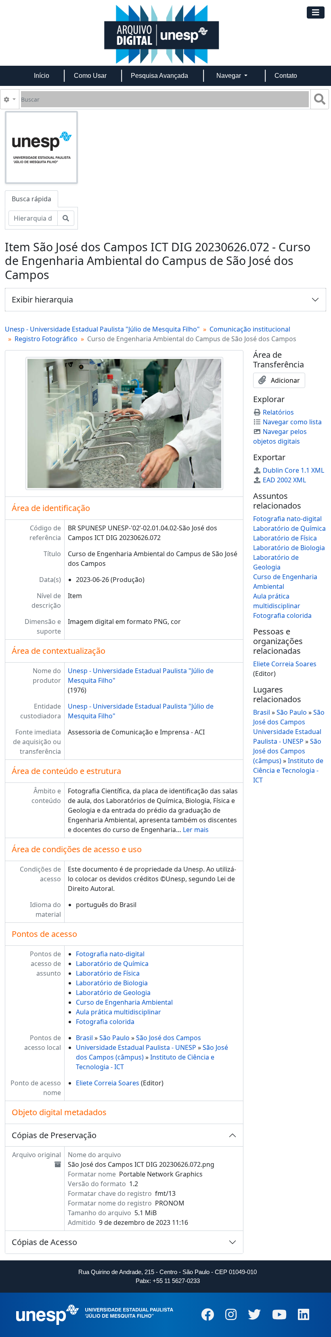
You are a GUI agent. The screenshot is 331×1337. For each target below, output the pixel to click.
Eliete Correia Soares (107, 1082)
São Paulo (114, 1037)
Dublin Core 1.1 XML (293, 470)
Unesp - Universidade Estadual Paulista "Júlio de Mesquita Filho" (102, 329)
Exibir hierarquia (42, 299)
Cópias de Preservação (54, 1135)
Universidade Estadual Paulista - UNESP (136, 1047)
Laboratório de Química (112, 963)
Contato (285, 75)
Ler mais (196, 829)
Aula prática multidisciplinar (118, 1011)
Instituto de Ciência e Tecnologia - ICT (288, 770)
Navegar (229, 75)
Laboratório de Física (108, 973)
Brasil (84, 1037)
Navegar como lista (292, 421)
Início (41, 75)
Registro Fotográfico (46, 338)
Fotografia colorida (105, 1021)
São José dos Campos (168, 1037)
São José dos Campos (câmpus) (287, 751)
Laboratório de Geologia (113, 992)
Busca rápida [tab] (31, 198)
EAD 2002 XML (284, 480)
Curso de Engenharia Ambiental (124, 1002)
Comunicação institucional (249, 329)
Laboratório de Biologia (112, 982)
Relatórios (278, 412)
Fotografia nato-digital (110, 953)
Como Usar (90, 75)
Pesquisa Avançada (159, 75)
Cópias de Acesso (44, 1242)
